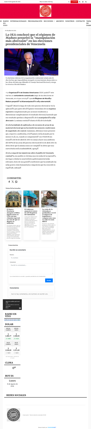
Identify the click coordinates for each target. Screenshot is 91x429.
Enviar (49, 280)
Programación (35, 21)
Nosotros (69, 21)
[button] (68, 1)
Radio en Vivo (6, 23)
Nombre (12, 254)
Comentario (13, 262)
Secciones (49, 21)
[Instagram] (82, 1)
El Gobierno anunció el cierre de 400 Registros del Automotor (30, 212)
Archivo (60, 21)
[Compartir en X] (12, 181)
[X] (79, 1)
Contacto (80, 21)
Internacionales (18, 21)
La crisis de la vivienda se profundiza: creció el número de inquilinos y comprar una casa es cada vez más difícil (49, 215)
